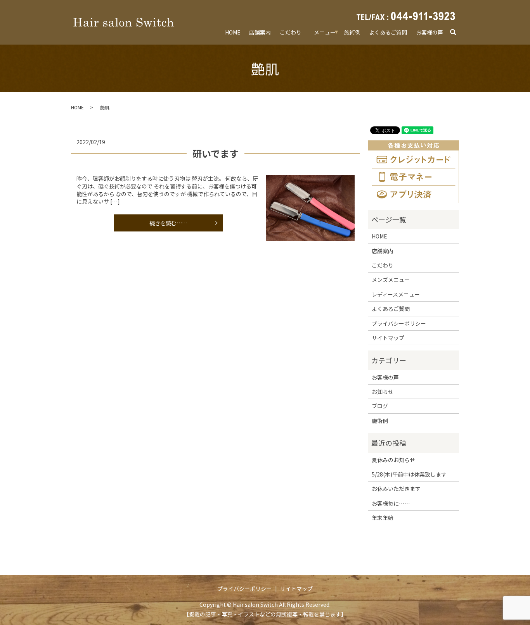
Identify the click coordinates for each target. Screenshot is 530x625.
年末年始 (382, 517)
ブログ (380, 406)
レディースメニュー (396, 294)
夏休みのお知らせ (393, 460)
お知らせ (382, 391)
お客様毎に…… (391, 503)
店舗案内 (260, 32)
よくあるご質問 (388, 32)
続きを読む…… (168, 223)
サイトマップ (388, 338)
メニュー (325, 32)
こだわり (290, 32)
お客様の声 (429, 32)
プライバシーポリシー (399, 323)
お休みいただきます (396, 488)
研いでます (215, 153)
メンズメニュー (391, 279)
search (457, 32)
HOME (233, 32)
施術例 (352, 32)
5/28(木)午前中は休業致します (409, 474)
